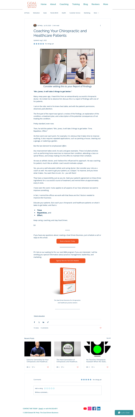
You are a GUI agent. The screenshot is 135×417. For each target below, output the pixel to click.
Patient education (39, 316)
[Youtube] (85, 408)
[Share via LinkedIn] (43, 322)
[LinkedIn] (98, 408)
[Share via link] (48, 322)
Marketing (87, 13)
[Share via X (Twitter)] (39, 322)
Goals (45, 13)
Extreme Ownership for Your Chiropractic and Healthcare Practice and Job (37, 361)
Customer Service (75, 13)
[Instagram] (89, 408)
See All (109, 338)
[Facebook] (94, 408)
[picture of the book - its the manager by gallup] (67, 349)
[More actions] (100, 25)
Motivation (36, 13)
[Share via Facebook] (34, 322)
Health (64, 13)
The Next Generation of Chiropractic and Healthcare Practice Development (67, 361)
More (95, 13)
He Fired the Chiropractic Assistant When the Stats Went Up (96, 361)
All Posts (26, 13)
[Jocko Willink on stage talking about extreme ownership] (37, 349)
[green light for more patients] (97, 349)
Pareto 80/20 (54, 13)
